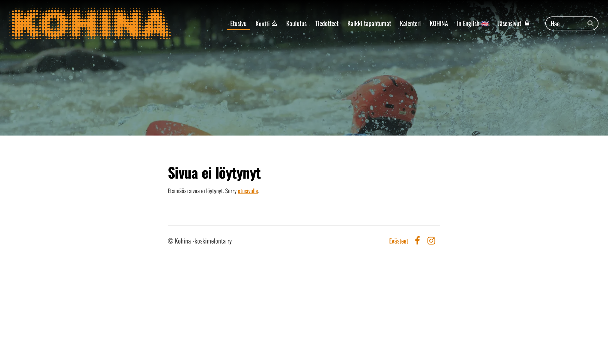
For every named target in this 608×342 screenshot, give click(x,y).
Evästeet (398, 241)
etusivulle (248, 191)
